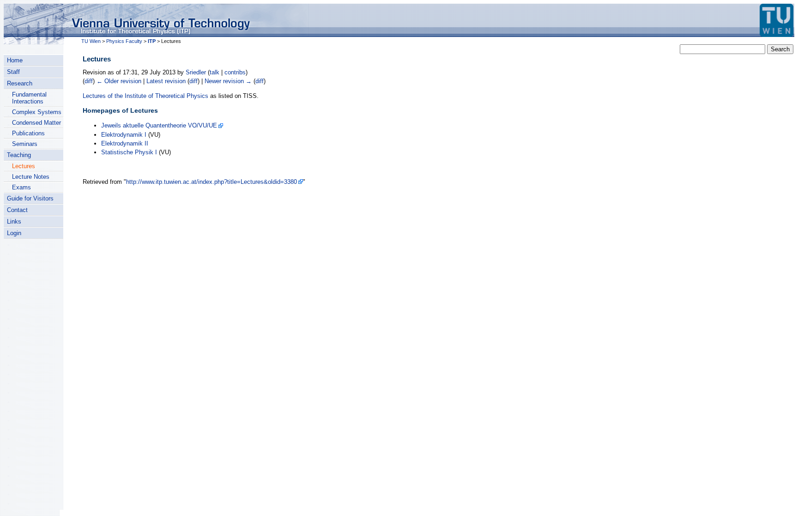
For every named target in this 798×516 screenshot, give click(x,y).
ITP (152, 41)
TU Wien (91, 41)
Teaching (19, 155)
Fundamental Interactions (29, 98)
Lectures (23, 166)
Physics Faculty (124, 41)
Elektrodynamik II (124, 143)
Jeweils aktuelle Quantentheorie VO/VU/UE (159, 125)
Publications (28, 133)
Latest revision (166, 81)
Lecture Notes (30, 176)
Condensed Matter (36, 122)
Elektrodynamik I (123, 134)
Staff (13, 71)
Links (14, 221)
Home (15, 60)
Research (19, 83)
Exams (21, 187)
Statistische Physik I (129, 152)
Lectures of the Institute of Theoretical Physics (145, 95)
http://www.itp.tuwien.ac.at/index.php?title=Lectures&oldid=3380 (211, 181)
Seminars (24, 143)
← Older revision (119, 81)
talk (214, 72)
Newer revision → (228, 81)
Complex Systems (36, 112)
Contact (17, 209)
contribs (235, 72)
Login (14, 233)
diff (89, 81)
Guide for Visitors (30, 198)
